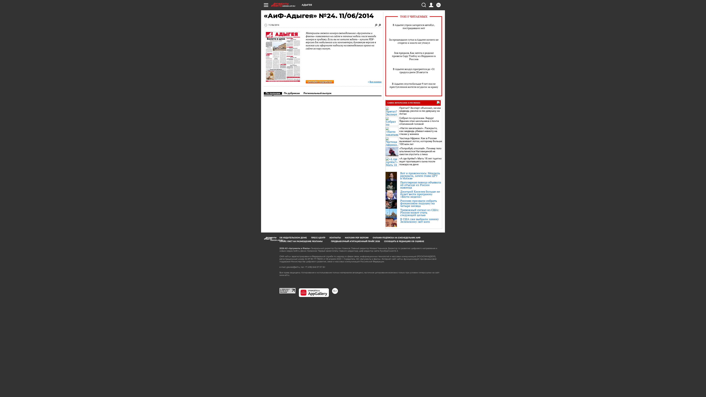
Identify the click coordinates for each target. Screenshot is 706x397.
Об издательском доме (293, 238)
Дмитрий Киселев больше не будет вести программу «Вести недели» (420, 194)
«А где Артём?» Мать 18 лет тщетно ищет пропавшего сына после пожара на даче (420, 161)
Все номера (375, 82)
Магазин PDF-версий (356, 238)
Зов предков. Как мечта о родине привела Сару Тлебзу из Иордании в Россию (414, 56)
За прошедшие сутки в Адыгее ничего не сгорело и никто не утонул (413, 41)
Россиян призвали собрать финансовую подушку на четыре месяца (418, 203)
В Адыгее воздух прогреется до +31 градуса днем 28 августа (414, 70)
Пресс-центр (318, 238)
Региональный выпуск (317, 93)
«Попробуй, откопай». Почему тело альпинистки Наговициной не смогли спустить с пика (420, 151)
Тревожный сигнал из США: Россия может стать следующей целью (419, 212)
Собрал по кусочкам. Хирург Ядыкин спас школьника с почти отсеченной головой (419, 121)
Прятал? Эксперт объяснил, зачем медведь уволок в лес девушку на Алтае (420, 110)
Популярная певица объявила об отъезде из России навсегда (420, 185)
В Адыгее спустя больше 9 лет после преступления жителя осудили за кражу (414, 85)
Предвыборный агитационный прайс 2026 (355, 241)
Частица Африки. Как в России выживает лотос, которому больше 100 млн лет (420, 141)
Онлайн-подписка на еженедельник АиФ (396, 238)
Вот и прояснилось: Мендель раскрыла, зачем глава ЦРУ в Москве (420, 176)
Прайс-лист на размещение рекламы (300, 241)
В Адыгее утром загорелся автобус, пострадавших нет (414, 26)
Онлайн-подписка (320, 82)
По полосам (273, 93)
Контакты (335, 238)
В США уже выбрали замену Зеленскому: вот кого (419, 220)
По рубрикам (292, 93)
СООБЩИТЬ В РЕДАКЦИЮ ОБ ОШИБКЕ (404, 241)
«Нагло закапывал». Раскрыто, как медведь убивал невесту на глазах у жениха (418, 131)
